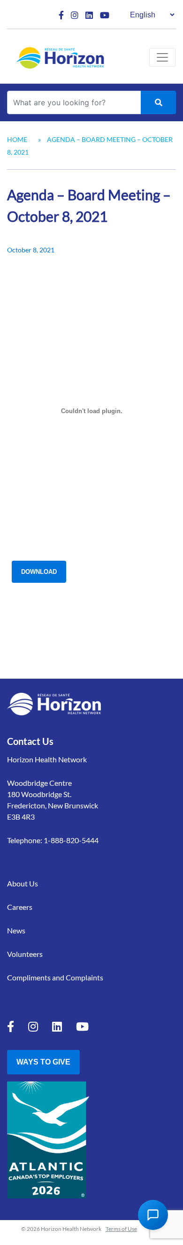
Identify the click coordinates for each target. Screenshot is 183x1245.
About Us (22, 883)
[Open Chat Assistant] (153, 1215)
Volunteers (25, 953)
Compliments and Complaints (55, 977)
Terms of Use (121, 1228)
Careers (19, 906)
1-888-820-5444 (71, 840)
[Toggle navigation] (162, 57)
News (16, 930)
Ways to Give (43, 1062)
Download (39, 571)
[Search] (158, 102)
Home (17, 139)
